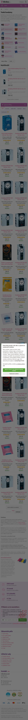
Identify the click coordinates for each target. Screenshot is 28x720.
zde (18, 359)
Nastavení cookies (14, 373)
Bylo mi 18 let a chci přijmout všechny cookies (14, 370)
